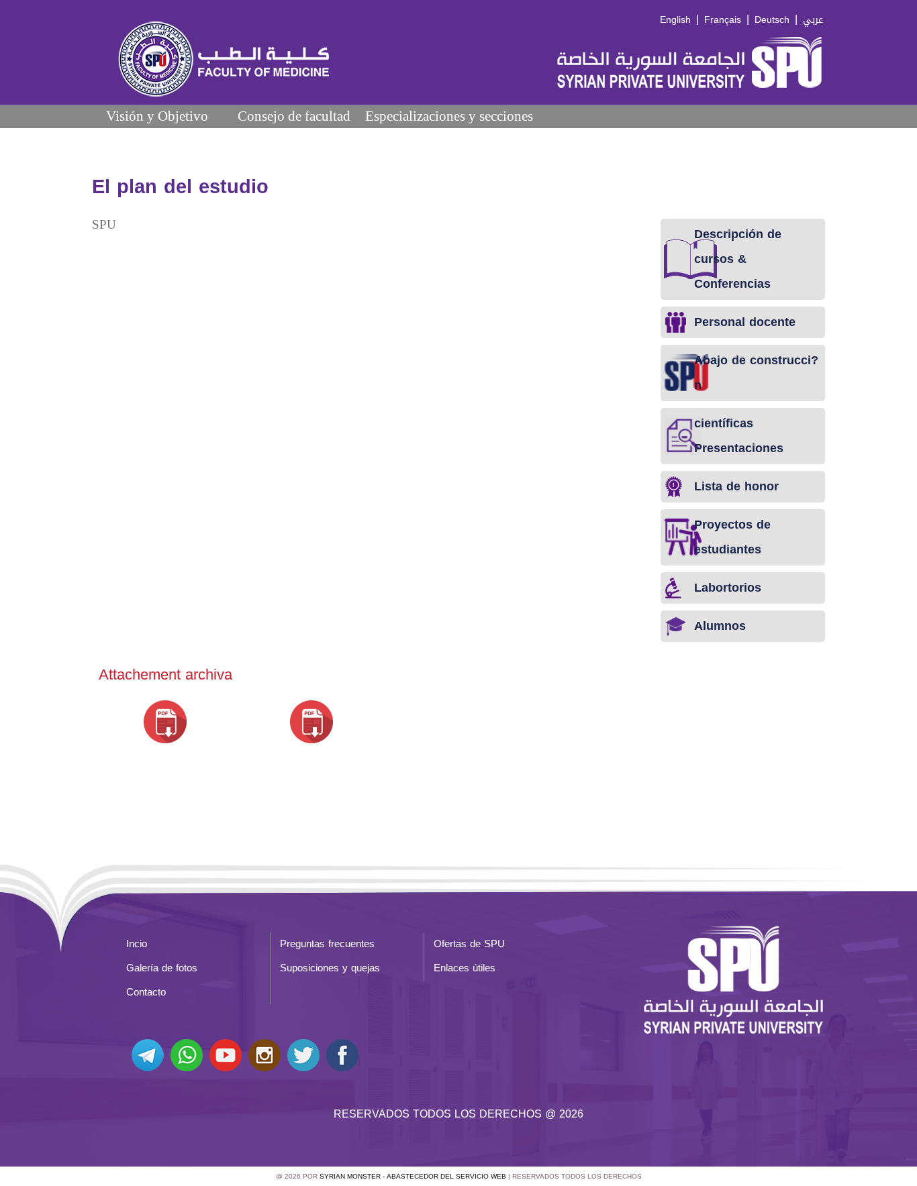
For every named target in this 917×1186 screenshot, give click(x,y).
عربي (813, 20)
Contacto (146, 992)
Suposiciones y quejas (330, 968)
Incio (136, 943)
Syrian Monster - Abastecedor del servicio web (413, 1176)
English (675, 20)
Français (722, 20)
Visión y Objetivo (157, 115)
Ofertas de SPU (469, 943)
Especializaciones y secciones (449, 115)
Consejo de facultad (294, 115)
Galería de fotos (161, 968)
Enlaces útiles (464, 968)
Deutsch (772, 20)
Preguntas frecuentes (327, 943)
